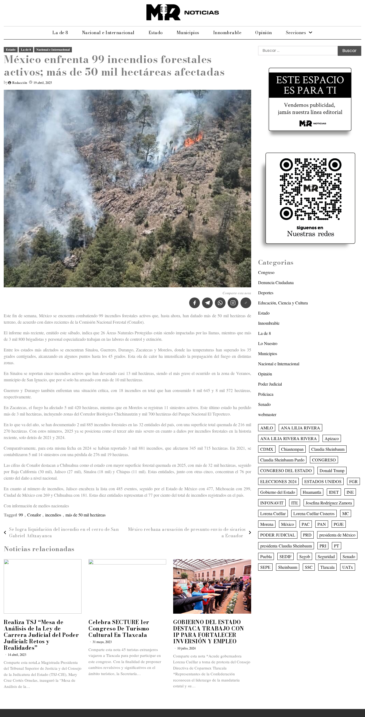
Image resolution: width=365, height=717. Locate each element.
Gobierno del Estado (277, 492)
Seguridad (326, 556)
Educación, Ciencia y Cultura (283, 302)
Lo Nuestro (267, 343)
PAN (321, 524)
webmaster (267, 414)
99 (21, 515)
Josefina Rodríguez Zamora (329, 503)
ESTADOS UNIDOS (322, 481)
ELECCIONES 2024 (278, 481)
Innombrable (227, 32)
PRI (323, 545)
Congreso (266, 272)
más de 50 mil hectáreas (85, 515)
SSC (309, 567)
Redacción (19, 82)
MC (345, 513)
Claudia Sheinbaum (327, 449)
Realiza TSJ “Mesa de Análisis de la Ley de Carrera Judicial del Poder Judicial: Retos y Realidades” (41, 635)
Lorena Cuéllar (273, 513)
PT (336, 545)
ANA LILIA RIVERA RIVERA (288, 438)
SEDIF (285, 556)
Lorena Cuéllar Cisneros (314, 513)
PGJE (339, 524)
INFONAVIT (272, 503)
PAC (306, 524)
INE (350, 492)
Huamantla (312, 492)
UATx (347, 567)
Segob (304, 556)
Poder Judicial (270, 384)
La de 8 (60, 32)
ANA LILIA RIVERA (300, 427)
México (287, 524)
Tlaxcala (327, 567)
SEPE (265, 567)
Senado (264, 404)
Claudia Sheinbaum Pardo (282, 460)
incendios (53, 515)
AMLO (266, 427)
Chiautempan (292, 449)
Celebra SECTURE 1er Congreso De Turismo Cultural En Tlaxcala (118, 628)
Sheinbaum (287, 567)
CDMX (266, 449)
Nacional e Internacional (108, 32)
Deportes (265, 292)
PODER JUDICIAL (277, 535)
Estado (156, 32)
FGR (353, 481)
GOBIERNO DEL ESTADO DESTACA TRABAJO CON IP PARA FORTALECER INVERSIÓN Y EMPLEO (208, 631)
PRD (307, 535)
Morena (266, 524)
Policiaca (265, 394)
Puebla (266, 556)
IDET (334, 492)
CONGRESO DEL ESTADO (286, 470)
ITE (294, 503)
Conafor (34, 515)
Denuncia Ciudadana (276, 282)
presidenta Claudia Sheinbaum (286, 545)
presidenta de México (337, 535)
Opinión (263, 32)
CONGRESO (324, 460)
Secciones (296, 32)
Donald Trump (332, 470)
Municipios (188, 32)
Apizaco (332, 438)
